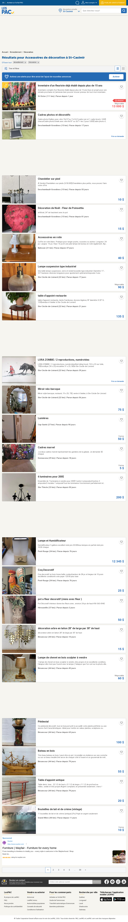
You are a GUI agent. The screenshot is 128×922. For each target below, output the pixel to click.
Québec (82, 897)
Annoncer (30, 897)
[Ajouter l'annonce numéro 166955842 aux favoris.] (121, 210)
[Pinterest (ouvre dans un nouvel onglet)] (112, 883)
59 (80, 870)
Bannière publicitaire (57, 906)
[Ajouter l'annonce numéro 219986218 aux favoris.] (121, 782)
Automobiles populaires (36, 903)
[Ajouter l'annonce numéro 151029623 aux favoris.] (121, 420)
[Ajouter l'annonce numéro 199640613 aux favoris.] (121, 659)
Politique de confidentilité (13, 906)
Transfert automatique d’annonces (62, 903)
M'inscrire (96, 882)
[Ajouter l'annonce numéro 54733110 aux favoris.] (121, 571)
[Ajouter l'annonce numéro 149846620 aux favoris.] (121, 116)
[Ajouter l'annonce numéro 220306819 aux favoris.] (121, 723)
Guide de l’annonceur (57, 900)
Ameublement (16, 52)
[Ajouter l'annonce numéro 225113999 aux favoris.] (121, 449)
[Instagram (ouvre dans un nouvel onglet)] (118, 883)
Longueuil (82, 900)
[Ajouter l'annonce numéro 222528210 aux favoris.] (121, 601)
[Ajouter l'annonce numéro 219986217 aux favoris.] (121, 752)
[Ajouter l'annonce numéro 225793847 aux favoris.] (121, 87)
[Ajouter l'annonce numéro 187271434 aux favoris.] (121, 297)
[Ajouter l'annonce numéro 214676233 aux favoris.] (121, 239)
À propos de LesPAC (11, 897)
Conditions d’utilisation (35, 910)
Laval (81, 903)
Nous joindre (8, 903)
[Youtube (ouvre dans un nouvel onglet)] (124, 883)
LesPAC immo (32, 900)
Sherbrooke (83, 906)
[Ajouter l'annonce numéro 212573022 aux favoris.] (121, 630)
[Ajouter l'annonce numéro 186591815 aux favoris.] (121, 361)
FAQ (5, 900)
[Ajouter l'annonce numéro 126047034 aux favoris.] (121, 180)
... (74, 870)
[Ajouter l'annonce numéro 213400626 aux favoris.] (121, 542)
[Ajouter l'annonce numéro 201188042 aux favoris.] (121, 811)
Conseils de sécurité (34, 906)
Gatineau (82, 910)
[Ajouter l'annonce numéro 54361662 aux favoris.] (121, 268)
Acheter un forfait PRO (58, 897)
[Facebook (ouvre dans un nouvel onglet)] (107, 883)
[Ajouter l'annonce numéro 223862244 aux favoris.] (121, 478)
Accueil (5, 52)
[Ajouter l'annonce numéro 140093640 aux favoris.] (121, 391)
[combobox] (101, 10)
